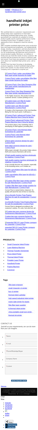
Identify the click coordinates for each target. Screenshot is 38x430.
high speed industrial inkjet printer (21, 298)
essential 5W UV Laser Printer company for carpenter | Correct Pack (20, 228)
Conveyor (11, 270)
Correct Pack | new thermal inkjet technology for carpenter (17, 135)
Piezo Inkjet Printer (14, 254)
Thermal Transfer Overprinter (18, 251)
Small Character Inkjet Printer (18, 244)
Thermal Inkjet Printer (15, 257)
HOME (7, 10)
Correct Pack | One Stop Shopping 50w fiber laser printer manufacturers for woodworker (19, 92)
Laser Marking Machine (16, 247)
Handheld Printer (13, 263)
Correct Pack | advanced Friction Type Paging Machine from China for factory (19, 121)
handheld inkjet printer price (15, 12)
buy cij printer (13, 291)
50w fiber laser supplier (17, 305)
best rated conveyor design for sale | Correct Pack (18, 146)
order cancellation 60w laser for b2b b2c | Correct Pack (20, 175)
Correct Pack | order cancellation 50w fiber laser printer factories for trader (21, 79)
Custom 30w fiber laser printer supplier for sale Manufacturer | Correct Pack (20, 186)
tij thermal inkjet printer (16, 308)
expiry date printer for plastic (18, 302)
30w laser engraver (15, 285)
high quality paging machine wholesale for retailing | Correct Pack (21, 161)
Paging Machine (13, 267)
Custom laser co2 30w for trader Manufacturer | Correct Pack (17, 107)
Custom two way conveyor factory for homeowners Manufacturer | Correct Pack (20, 217)
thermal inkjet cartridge (16, 295)
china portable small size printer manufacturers (21, 312)
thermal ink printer (15, 315)
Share (10, 422)
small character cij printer (17, 288)
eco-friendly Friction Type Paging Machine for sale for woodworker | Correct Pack (21, 203)
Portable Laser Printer (15, 260)
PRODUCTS (17, 10)
